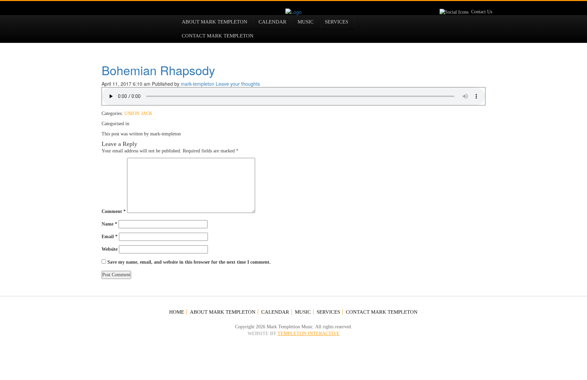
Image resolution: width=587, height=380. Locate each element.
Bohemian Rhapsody (158, 70)
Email (110, 236)
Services (336, 21)
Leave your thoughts (238, 83)
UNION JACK (138, 113)
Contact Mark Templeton (217, 35)
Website (110, 249)
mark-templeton (197, 83)
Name (109, 224)
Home (176, 312)
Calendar (272, 21)
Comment (114, 211)
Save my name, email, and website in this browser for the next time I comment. (189, 262)
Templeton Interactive (309, 333)
